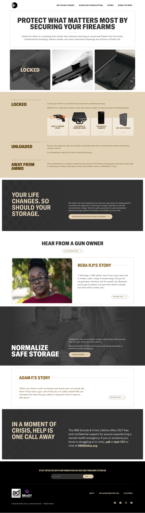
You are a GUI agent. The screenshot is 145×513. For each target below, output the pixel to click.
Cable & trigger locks (57, 127)
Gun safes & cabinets (101, 127)
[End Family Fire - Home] (14, 5)
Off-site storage (123, 128)
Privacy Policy (49, 504)
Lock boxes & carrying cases (79, 127)
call (107, 441)
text (116, 441)
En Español (128, 493)
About (91, 493)
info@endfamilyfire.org (109, 493)
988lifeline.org (87, 445)
